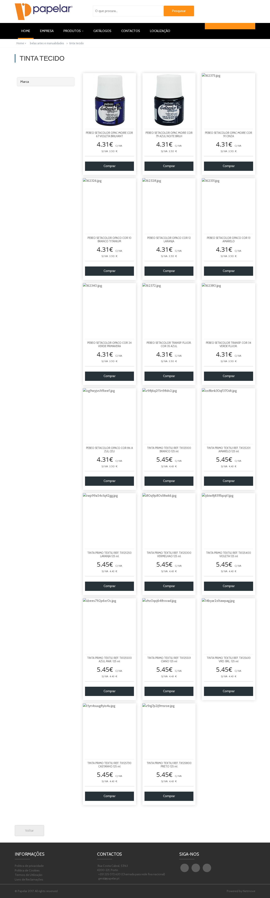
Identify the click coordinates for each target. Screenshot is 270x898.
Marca (24, 82)
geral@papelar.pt (108, 878)
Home (27, 31)
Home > (21, 43)
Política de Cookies (27, 870)
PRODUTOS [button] (72, 31)
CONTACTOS (130, 31)
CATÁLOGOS (102, 31)
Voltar (29, 830)
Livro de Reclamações (29, 879)
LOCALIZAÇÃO (160, 31)
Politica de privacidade (29, 866)
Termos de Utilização (28, 875)
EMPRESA (47, 31)
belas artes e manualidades (47, 43)
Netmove (249, 891)
